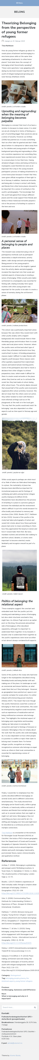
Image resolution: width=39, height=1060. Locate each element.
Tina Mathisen (7, 833)
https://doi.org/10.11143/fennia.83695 (16, 943)
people (17, 978)
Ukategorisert (15, 975)
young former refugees (23, 981)
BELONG (19, 12)
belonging (9, 978)
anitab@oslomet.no (15, 1043)
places (22, 978)
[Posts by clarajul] (3, 41)
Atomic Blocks (15, 1055)
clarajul (7, 41)
